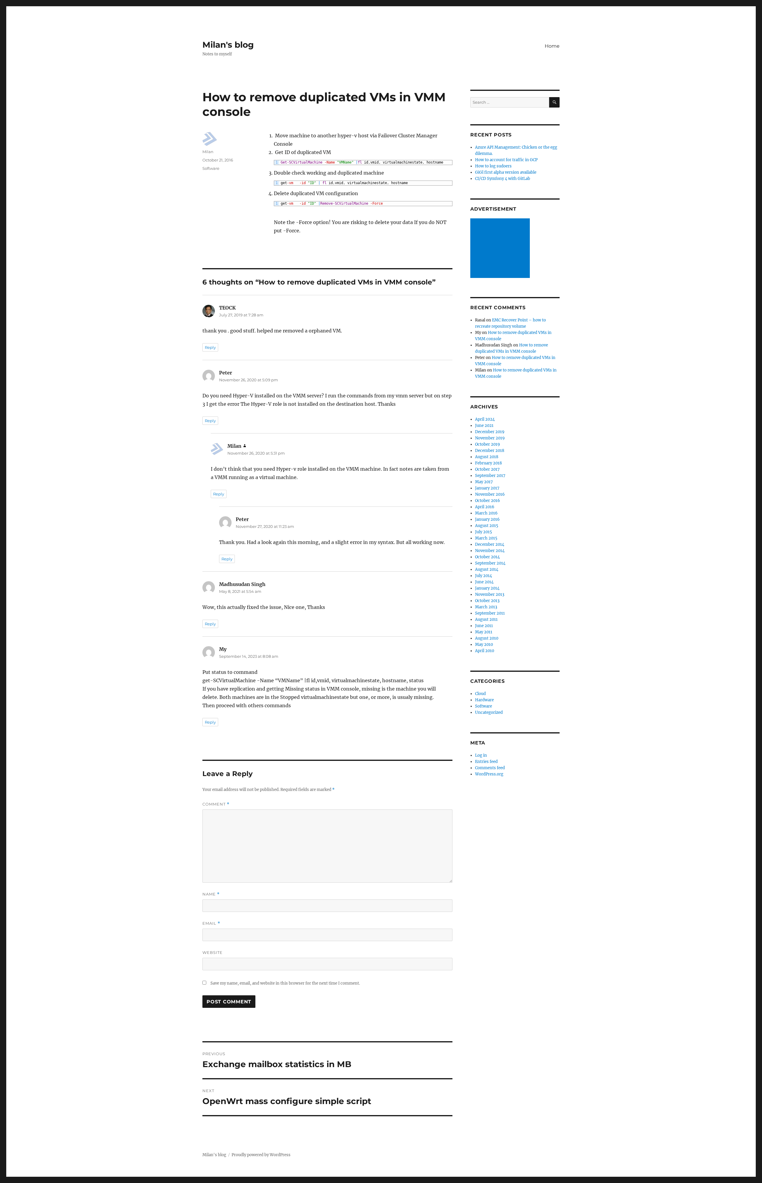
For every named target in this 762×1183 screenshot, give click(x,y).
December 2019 (490, 431)
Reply (210, 347)
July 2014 (483, 575)
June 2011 (484, 625)
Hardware (484, 699)
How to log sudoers (493, 166)
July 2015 (483, 531)
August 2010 (486, 638)
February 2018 (488, 463)
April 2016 (484, 506)
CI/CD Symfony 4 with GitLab (502, 178)
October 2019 (487, 444)
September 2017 (490, 475)
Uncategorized (489, 712)
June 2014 (484, 581)
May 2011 (483, 632)
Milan (207, 151)
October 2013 (487, 600)
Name (211, 894)
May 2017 (484, 481)
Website (212, 952)
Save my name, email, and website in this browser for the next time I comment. (285, 983)
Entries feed (486, 761)
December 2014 (489, 544)
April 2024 (485, 419)
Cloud (480, 693)
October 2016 (487, 500)
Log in (481, 755)
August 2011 (486, 619)
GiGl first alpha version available (505, 172)
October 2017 (487, 469)
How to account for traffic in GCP (506, 159)
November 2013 (489, 594)
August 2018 (486, 456)
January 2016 (487, 519)
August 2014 (486, 569)
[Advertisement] (501, 249)
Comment (215, 804)
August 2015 (486, 525)
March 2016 (486, 513)
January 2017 (487, 488)
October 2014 (487, 556)
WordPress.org (489, 774)
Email (211, 923)
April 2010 (484, 650)
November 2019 (490, 438)
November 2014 (490, 550)
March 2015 (486, 538)
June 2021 (484, 425)
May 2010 (484, 644)
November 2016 (490, 494)
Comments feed (490, 767)
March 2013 (486, 607)
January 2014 (487, 588)
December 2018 (489, 450)
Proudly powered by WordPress (261, 1154)
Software (210, 168)
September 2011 (490, 613)
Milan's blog (228, 45)
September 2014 (490, 563)
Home (552, 46)
